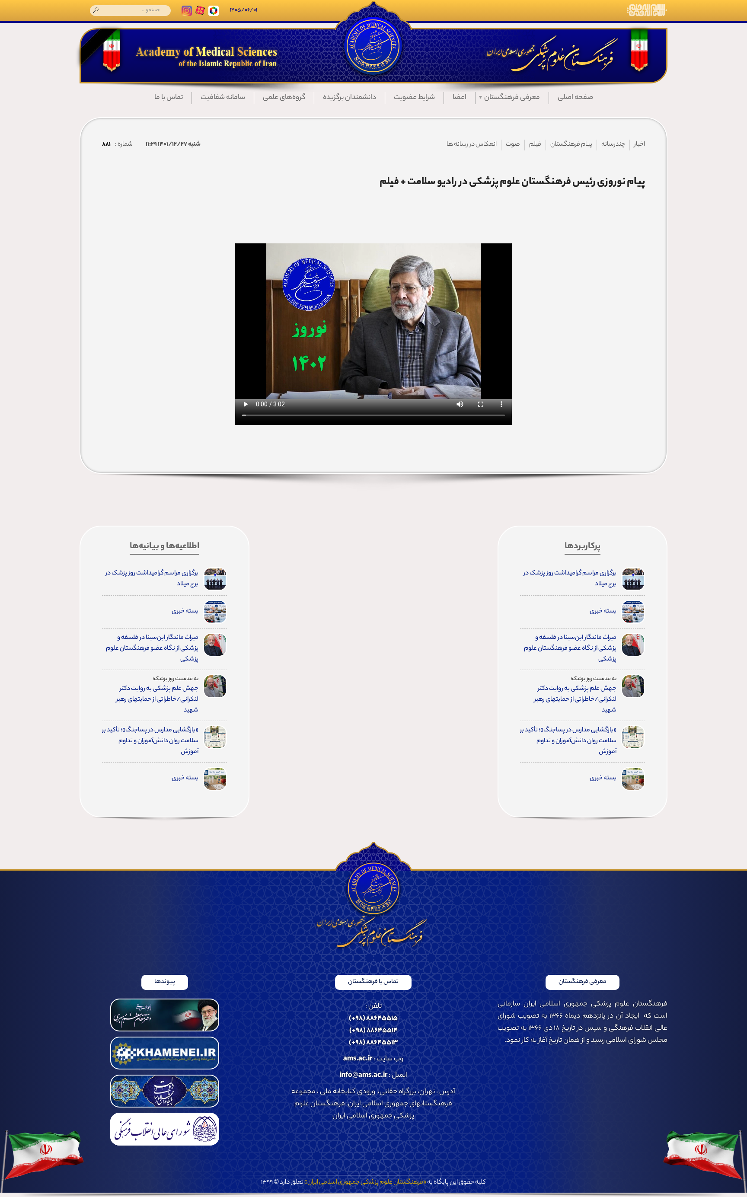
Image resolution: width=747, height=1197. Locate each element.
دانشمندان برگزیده (349, 98)
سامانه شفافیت (223, 98)
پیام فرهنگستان (571, 145)
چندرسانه (613, 145)
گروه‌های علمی (284, 98)
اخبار (639, 145)
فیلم (535, 145)
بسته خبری (603, 611)
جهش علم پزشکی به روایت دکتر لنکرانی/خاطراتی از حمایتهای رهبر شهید (575, 700)
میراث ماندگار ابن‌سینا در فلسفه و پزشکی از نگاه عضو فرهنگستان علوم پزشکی (570, 649)
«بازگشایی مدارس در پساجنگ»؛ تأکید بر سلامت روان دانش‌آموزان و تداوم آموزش (568, 741)
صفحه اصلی (575, 98)
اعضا (459, 98)
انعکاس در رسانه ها (472, 145)
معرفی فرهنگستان (512, 98)
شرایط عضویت (414, 98)
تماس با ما (168, 98)
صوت (513, 145)
